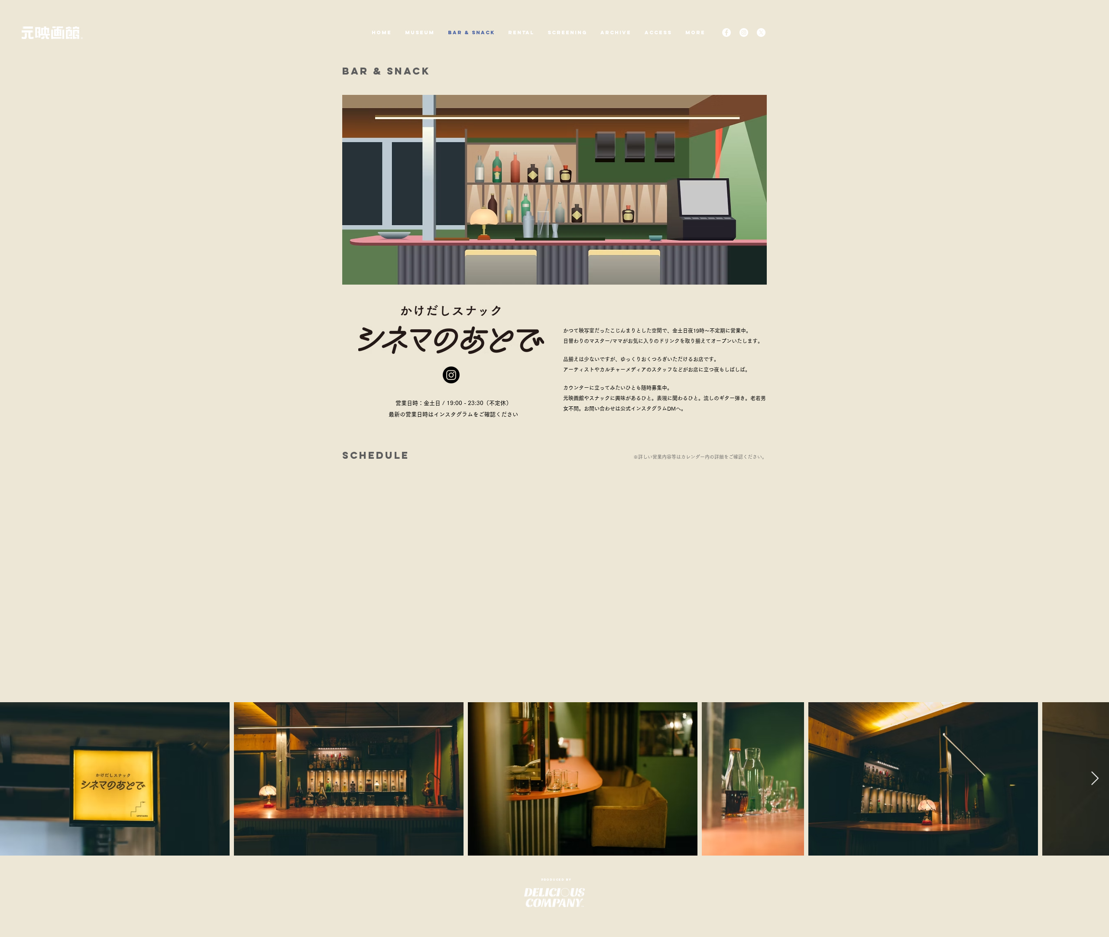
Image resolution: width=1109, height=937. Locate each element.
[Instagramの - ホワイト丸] (743, 32)
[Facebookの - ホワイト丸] (726, 32)
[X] (761, 32)
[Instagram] (451, 374)
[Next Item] (1094, 779)
